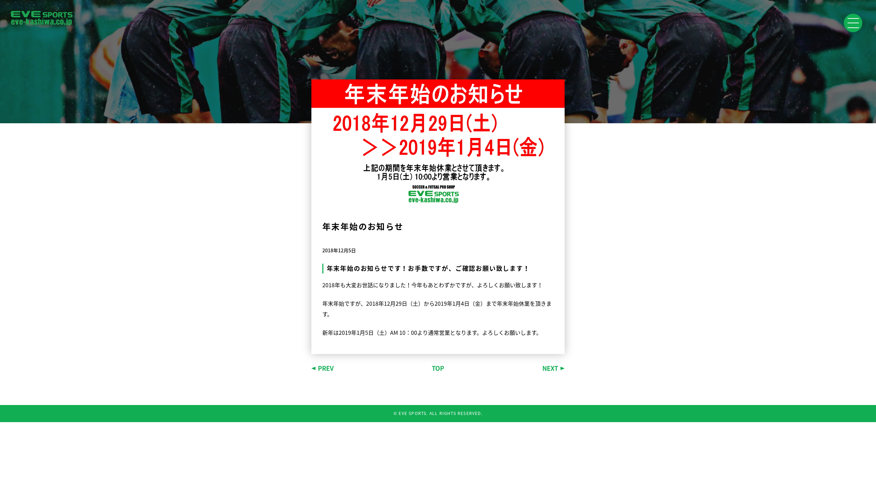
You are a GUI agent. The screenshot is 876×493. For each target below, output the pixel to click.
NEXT (550, 368)
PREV (326, 368)
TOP (438, 368)
